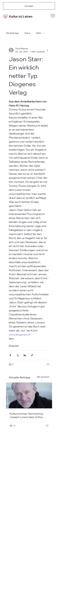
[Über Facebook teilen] (10, 355)
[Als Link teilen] (32, 355)
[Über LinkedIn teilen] (24, 355)
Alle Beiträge (12, 33)
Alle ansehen (43, 376)
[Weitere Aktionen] (47, 50)
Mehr (38, 33)
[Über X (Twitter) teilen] (17, 355)
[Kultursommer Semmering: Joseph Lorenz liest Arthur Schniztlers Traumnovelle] (29, 395)
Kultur (27, 33)
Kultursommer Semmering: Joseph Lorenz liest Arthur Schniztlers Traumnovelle (26, 415)
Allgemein (14, 345)
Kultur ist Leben (20, 16)
